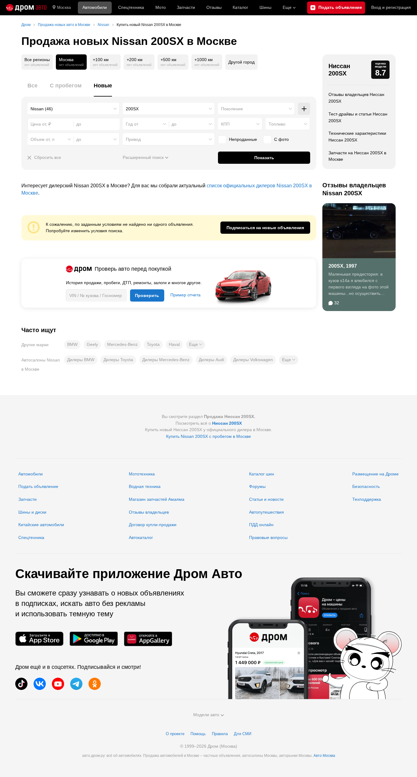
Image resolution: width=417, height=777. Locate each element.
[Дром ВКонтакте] (40, 684)
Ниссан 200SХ (339, 70)
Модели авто (206, 714)
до (174, 124)
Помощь (198, 733)
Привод (133, 139)
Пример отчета (185, 294)
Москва (64, 7)
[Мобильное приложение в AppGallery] (148, 638)
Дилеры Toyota (118, 359)
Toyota (153, 344)
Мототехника (142, 473)
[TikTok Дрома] (21, 684)
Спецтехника (31, 537)
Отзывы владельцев (149, 512)
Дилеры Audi (211, 359)
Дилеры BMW (80, 359)
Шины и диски (32, 512)
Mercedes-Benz (122, 344)
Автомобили (94, 7)
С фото (281, 139)
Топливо (277, 124)
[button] (195, 344)
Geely (92, 344)
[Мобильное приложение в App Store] (39, 638)
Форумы (257, 486)
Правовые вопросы (268, 537)
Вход (391, 7)
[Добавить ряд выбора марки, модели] (304, 109)
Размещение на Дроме (375, 473)
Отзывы (214, 7)
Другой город (241, 62)
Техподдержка (366, 499)
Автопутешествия (266, 512)
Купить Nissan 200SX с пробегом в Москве (208, 436)
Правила (220, 733)
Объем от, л (42, 139)
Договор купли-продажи (152, 524)
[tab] (32, 89)
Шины (265, 7)
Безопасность (366, 486)
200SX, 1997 (342, 266)
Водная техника (145, 486)
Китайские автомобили (41, 524)
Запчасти (186, 7)
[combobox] (73, 109)
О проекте (175, 733)
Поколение (232, 108)
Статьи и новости (266, 499)
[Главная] (26, 7)
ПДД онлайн (261, 524)
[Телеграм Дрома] (76, 684)
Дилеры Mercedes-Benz (166, 359)
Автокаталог (141, 537)
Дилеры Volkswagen (253, 359)
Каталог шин (261, 473)
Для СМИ (242, 733)
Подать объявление (38, 486)
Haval (174, 344)
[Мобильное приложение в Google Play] (94, 638)
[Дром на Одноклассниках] (95, 684)
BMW (72, 344)
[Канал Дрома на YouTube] (58, 684)
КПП (225, 124)
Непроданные (243, 139)
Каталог (240, 7)
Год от (132, 124)
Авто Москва (324, 755)
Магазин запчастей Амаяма (156, 499)
